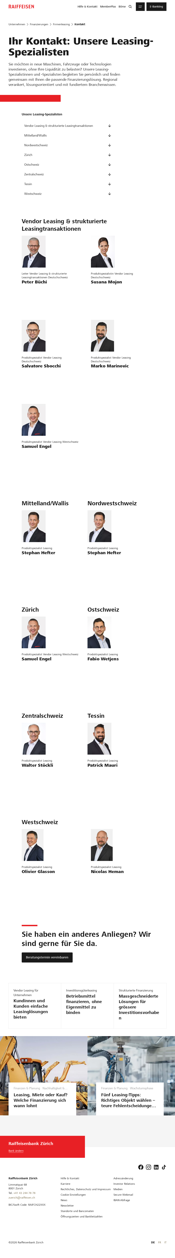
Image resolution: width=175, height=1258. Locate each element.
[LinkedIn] (156, 1167)
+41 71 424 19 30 (35, 299)
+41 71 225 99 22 (101, 676)
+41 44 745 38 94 (104, 299)
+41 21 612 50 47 (104, 889)
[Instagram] (148, 1167)
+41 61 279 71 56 (35, 570)
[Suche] (130, 6)
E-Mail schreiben (34, 290)
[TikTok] (163, 1167)
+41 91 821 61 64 (101, 783)
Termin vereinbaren (36, 309)
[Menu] (140, 6)
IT (165, 1242)
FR (159, 1242)
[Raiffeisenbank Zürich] (21, 6)
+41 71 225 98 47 (35, 383)
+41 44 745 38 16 (35, 464)
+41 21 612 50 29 (35, 889)
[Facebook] (140, 1167)
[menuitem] (87, 6)
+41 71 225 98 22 (104, 383)
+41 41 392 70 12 (35, 783)
